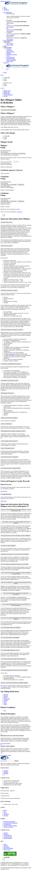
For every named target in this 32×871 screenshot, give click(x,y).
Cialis (5, 701)
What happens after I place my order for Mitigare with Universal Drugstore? (16, 522)
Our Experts (9, 50)
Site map (6, 815)
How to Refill (10, 44)
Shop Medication (8, 12)
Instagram (6, 770)
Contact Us (6, 62)
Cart (5, 811)
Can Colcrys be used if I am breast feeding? (10, 468)
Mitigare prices (7, 90)
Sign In (5, 813)
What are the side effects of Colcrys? (9, 290)
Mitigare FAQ (7, 93)
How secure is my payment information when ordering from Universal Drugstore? (16, 618)
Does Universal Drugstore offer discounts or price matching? (14, 670)
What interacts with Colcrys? (7, 393)
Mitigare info (7, 92)
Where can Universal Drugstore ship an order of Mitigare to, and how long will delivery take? (16, 510)
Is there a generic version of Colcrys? (9, 441)
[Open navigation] (7, 70)
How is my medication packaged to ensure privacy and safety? (14, 564)
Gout (5, 710)
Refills (5, 46)
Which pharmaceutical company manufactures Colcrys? (13, 431)
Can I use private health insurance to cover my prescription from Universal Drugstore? (16, 605)
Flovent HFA (7, 698)
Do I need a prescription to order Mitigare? (10, 637)
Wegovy (6, 697)
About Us (9, 49)
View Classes (10, 39)
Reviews (6, 96)
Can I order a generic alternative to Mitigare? (10, 627)
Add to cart (22, 153)
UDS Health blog (8, 835)
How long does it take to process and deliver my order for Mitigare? (15, 535)
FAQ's (8, 56)
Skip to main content (5, 1)
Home (5, 72)
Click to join (3, 501)
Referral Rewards (11, 58)
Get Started (6, 9)
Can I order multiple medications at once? (10, 650)
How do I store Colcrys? (6, 423)
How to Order (10, 43)
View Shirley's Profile (6, 755)
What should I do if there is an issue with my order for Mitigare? (15, 554)
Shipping (9, 53)
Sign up (16, 760)
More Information (7, 47)
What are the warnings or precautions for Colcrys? (12, 329)
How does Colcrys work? (6, 222)
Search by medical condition (10, 825)
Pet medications (7, 824)
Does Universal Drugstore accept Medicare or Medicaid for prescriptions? (16, 594)
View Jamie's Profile (5, 743)
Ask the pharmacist (8, 94)
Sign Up (16, 161)
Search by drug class (8, 827)
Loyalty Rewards (8, 837)
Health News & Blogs (12, 54)
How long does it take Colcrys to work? (9, 380)
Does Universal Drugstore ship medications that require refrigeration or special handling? (16, 573)
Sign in (5, 8)
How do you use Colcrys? (6, 245)
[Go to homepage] (16, 4)
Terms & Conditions (11, 60)
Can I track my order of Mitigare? (8, 545)
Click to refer (4, 491)
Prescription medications (9, 821)
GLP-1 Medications (8, 40)
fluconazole (11, 354)
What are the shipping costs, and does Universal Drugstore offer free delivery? (16, 583)
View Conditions (11, 35)
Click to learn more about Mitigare (8, 110)
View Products (10, 23)
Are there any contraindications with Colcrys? (11, 363)
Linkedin (6, 772)
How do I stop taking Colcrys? (7, 448)
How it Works (7, 42)
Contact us (19, 211)
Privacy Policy (10, 61)
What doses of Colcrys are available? (9, 417)
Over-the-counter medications (10, 823)
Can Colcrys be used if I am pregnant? (9, 457)
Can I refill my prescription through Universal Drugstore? (13, 658)
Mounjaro (6, 694)
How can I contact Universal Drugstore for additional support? (14, 682)
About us (6, 833)
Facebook (6, 773)
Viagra (5, 702)
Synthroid (6, 700)
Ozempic (6, 696)
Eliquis (5, 704)
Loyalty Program (11, 57)
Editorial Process (10, 51)
